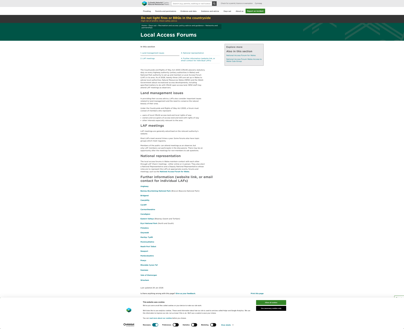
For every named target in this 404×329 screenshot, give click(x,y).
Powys (143, 260)
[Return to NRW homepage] (155, 3)
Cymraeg (258, 3)
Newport (144, 251)
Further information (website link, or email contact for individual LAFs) (198, 59)
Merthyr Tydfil (146, 237)
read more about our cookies (160, 318)
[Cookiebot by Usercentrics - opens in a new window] (129, 324)
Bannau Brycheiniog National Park (155, 191)
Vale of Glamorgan (148, 275)
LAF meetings (148, 58)
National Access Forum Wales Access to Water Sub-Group (244, 60)
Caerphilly (144, 200)
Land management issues (153, 53)
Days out (152, 25)
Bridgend (144, 195)
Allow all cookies (271, 302)
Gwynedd (144, 233)
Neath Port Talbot (148, 246)
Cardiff (143, 205)
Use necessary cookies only (271, 308)
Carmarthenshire (147, 209)
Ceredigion (145, 214)
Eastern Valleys (147, 219)
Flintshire (144, 228)
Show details (226, 325)
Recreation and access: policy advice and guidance (181, 25)
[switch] (176, 324)
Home (144, 25)
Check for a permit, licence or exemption (237, 3)
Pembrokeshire (147, 256)
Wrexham (144, 280)
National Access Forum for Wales (174, 171)
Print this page (257, 293)
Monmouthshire (147, 242)
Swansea (144, 270)
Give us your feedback (185, 293)
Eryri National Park (148, 223)
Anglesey (144, 186)
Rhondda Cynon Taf (149, 265)
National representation (193, 53)
